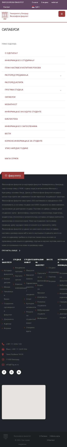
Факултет (30, 270)
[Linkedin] (19, 372)
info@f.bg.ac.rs (12, 364)
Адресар (7, 324)
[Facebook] (4, 372)
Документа (9, 319)
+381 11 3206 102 (14, 344)
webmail (54, 2)
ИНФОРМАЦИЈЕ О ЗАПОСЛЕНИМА (21, 126)
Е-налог (35, 2)
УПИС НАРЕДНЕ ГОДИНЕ (16, 148)
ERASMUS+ (42, 297)
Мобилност (42, 318)
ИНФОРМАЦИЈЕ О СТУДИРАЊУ (19, 60)
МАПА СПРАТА (11, 158)
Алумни (7, 328)
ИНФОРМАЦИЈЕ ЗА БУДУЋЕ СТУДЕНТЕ (23, 111)
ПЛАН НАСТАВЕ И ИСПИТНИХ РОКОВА (23, 68)
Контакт (6, 7)
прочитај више (10, 250)
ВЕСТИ (8, 133)
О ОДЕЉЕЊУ (11, 53)
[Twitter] (11, 372)
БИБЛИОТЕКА (11, 119)
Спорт (28, 299)
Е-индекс (44, 2)
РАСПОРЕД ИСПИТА (14, 82)
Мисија (7, 287)
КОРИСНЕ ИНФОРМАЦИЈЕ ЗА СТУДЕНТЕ (23, 141)
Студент (52, 268)
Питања (43, 436)
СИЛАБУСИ (10, 97)
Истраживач (54, 272)
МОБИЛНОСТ (11, 104)
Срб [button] (36, 7)
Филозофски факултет (13, 2)
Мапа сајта (55, 436)
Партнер (52, 277)
